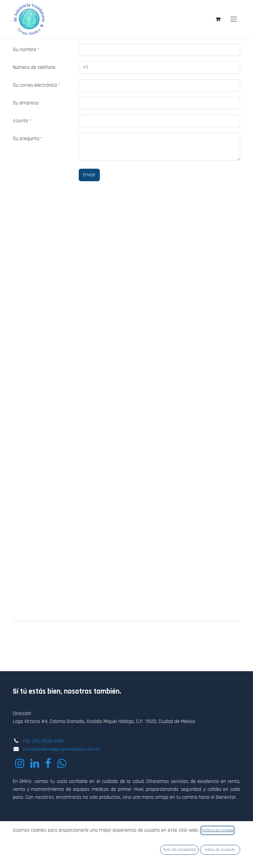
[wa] (61, 763)
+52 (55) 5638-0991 (43, 741)
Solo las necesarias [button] (179, 849)
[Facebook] (48, 763)
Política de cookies (217, 830)
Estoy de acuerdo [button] (220, 849)
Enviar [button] (89, 174)
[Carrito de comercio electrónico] (217, 19)
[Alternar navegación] (233, 19)
